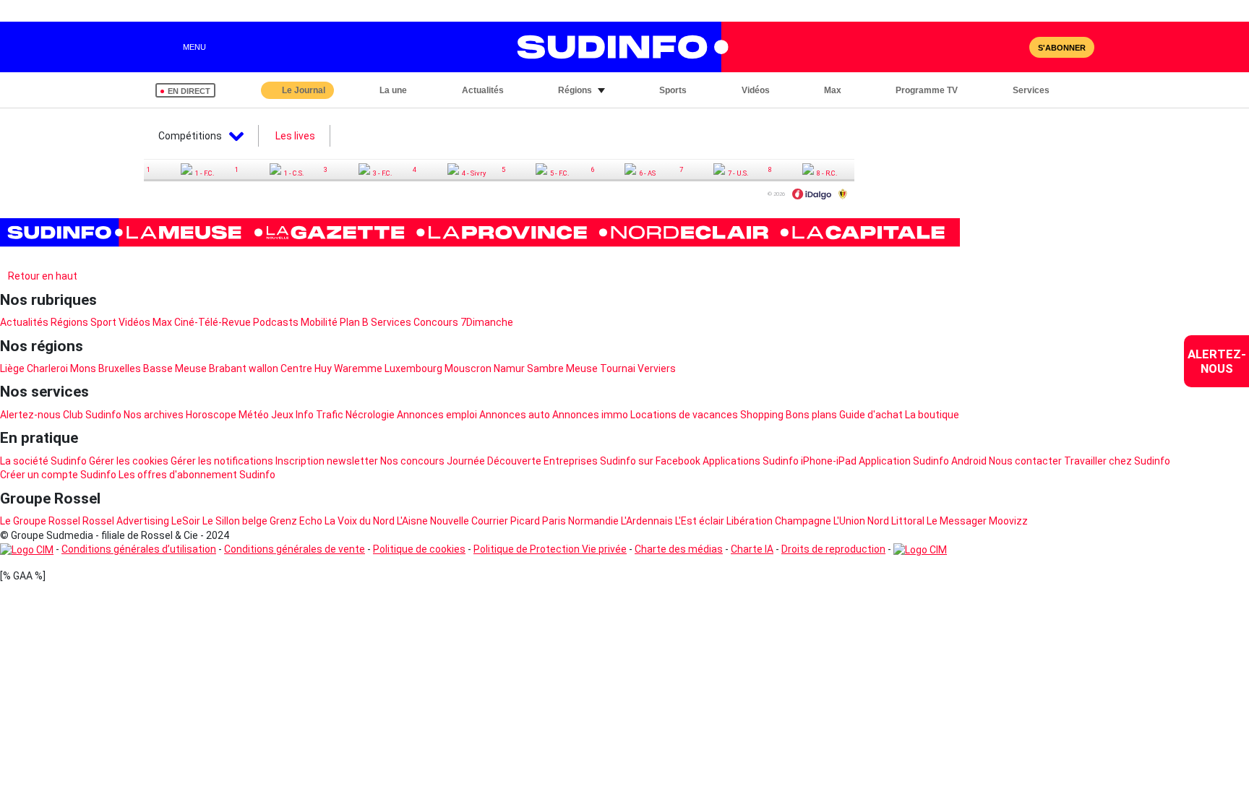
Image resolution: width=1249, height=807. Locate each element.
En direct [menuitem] (189, 91)
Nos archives (154, 414)
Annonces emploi (437, 414)
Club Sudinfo (92, 414)
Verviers (657, 368)
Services (391, 322)
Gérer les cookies (128, 461)
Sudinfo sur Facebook (650, 461)
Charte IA (752, 549)
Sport (103, 322)
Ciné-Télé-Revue (212, 322)
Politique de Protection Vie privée (550, 549)
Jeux (282, 414)
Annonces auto (514, 414)
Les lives (295, 136)
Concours (435, 322)
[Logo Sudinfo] (616, 47)
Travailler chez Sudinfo (1117, 461)
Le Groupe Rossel (40, 521)
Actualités (24, 322)
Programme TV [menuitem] (927, 90)
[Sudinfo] (480, 232)
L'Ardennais (647, 521)
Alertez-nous (30, 414)
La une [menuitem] (393, 90)
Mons (83, 368)
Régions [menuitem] (575, 90)
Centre (296, 368)
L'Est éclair (699, 521)
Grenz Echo (296, 521)
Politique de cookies (419, 549)
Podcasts (276, 322)
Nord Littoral (895, 521)
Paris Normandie (580, 521)
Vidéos (134, 322)
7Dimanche (486, 322)
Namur (509, 368)
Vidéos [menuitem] (756, 90)
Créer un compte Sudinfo (58, 474)
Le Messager (957, 521)
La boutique (932, 414)
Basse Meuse (175, 368)
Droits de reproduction (833, 549)
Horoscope (211, 414)
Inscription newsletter (326, 461)
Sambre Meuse (562, 368)
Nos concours (412, 461)
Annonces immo (590, 414)
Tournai (617, 368)
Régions (69, 322)
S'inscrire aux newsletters (71, 258)
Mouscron (468, 368)
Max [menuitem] (832, 90)
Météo (254, 414)
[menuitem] (1216, 361)
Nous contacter (1025, 461)
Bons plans (811, 414)
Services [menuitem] (1031, 90)
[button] (1079, 90)
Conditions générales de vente (294, 549)
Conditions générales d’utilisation (138, 549)
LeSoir (185, 521)
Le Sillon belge (234, 521)
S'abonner (1062, 47)
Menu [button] (194, 47)
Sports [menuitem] (673, 90)
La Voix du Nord (360, 521)
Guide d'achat (871, 414)
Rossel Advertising (125, 521)
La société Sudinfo (43, 461)
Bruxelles (119, 368)
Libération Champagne (778, 521)
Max (162, 322)
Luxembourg (413, 368)
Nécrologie (370, 414)
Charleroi (47, 368)
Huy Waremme (348, 368)
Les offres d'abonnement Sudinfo (197, 474)
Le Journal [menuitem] (303, 90)
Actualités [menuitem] (483, 90)
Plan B (354, 322)
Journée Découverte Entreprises (522, 461)
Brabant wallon (243, 368)
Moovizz (1008, 521)
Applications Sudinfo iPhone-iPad (780, 461)
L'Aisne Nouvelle (433, 521)
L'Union (849, 521)
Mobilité (319, 322)
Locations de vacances (684, 414)
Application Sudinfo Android (923, 461)
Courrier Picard (505, 521)
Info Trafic (319, 414)
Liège (12, 368)
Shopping (762, 414)
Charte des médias (679, 549)
